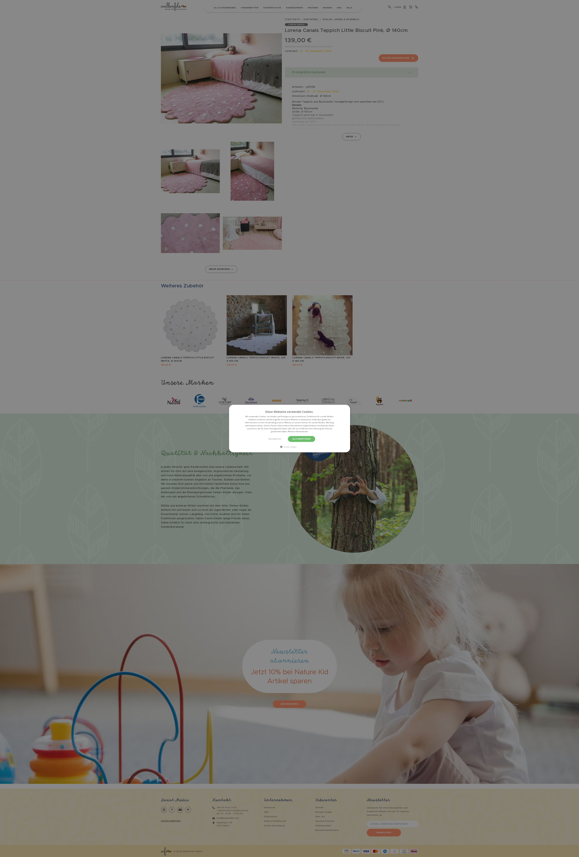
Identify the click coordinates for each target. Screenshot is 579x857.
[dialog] (289, 428)
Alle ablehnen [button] (274, 439)
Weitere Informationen (298, 431)
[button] (289, 446)
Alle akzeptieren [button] (301, 439)
